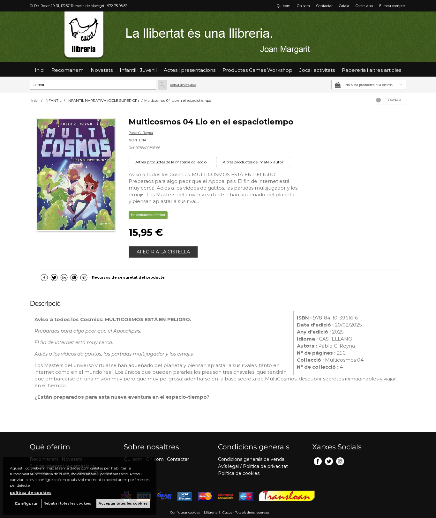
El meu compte (392, 6)
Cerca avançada (183, 84)
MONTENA (137, 140)
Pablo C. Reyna (141, 133)
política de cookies (30, 492)
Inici (39, 70)
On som (303, 6)
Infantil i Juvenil (138, 70)
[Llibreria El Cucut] (218, 36)
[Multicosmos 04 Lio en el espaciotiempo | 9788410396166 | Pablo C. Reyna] (76, 175)
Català (344, 6)
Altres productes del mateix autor (253, 162)
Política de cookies (238, 473)
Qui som (283, 6)
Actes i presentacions (189, 70)
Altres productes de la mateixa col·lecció (171, 162)
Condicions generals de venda (251, 459)
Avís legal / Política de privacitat (253, 466)
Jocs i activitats (317, 70)
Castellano (364, 6)
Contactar (324, 6)
